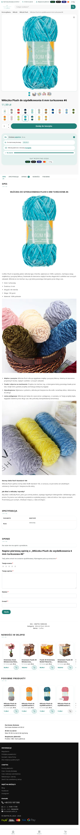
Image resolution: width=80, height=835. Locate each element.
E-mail (5, 601)
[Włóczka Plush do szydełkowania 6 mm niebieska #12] (66, 111)
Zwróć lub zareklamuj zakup (12, 779)
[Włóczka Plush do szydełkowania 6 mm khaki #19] (46, 111)
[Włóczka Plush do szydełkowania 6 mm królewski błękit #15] (53, 111)
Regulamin (5, 751)
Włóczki (15, 12)
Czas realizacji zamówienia (11, 773)
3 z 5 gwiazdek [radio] (9, 566)
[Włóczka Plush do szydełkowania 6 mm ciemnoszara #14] (11, 111)
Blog (3, 787)
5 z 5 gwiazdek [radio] (15, 566)
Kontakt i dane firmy (9, 756)
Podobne (46, 177)
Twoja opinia (7, 571)
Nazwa (5, 592)
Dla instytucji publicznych (11, 759)
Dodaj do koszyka (44, 126)
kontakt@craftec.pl (10, 811)
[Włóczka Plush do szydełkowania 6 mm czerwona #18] (18, 111)
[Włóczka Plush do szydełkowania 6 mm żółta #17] (39, 118)
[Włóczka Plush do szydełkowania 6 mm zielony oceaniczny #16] (32, 118)
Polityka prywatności (9, 753)
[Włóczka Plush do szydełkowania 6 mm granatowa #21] (25, 111)
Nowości (36, 177)
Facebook (5, 790)
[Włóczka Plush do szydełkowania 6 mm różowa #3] (11, 118)
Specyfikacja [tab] (14, 177)
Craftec (41, 628)
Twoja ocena (7, 563)
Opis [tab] (4, 177)
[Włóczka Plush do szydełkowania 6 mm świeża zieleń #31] (18, 118)
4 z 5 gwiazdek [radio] (12, 566)
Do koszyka (15, 667)
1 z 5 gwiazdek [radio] (3, 566)
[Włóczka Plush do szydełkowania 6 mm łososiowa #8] (59, 111)
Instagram (5, 793)
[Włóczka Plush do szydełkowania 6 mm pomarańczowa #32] (4, 118)
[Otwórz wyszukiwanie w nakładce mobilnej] (44, 7)
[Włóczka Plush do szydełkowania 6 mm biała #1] (4, 111)
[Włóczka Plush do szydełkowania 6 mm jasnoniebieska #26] (32, 111)
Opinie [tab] (25, 177)
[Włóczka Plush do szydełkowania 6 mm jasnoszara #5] (39, 111)
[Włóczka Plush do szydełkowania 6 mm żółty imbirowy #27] (46, 118)
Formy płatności (7, 767)
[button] (74, 17)
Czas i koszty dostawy (9, 770)
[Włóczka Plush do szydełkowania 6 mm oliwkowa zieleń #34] (73, 111)
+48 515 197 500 (12, 801)
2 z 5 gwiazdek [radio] (6, 566)
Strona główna (6, 12)
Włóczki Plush (24, 12)
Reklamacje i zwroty (9, 776)
